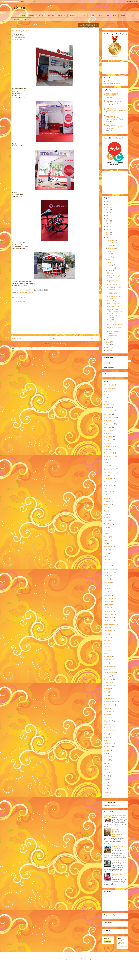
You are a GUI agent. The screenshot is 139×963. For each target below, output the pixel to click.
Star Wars (107, 756)
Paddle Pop (107, 682)
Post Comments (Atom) (59, 344)
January (110, 270)
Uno (105, 789)
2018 (108, 224)
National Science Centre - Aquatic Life (114, 310)
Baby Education (109, 424)
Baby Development (110, 417)
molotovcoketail (75, 959)
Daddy (106, 475)
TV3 (105, 782)
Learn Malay (108, 582)
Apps (105, 395)
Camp (106, 462)
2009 (108, 347)
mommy (106, 650)
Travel (40, 15)
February (111, 268)
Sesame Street (108, 731)
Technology (107, 766)
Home (55, 338)
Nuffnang (107, 676)
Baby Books (107, 414)
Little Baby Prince (112, 109)
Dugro (106, 488)
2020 (108, 218)
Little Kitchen (110, 116)
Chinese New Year (110, 469)
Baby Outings (108, 437)
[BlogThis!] (41, 290)
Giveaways (107, 540)
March (110, 265)
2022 (108, 212)
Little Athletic (29, 292)
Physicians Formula (110, 701)
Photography (108, 698)
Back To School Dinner (114, 324)
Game (106, 533)
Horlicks (106, 559)
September (111, 248)
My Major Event (109, 666)
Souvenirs (107, 750)
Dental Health (108, 478)
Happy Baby (108, 546)
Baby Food (107, 433)
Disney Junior (108, 485)
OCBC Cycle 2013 (113, 285)
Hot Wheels (107, 562)
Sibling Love (108, 743)
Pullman (106, 714)
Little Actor (107, 595)
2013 (108, 237)
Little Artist (107, 601)
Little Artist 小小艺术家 (113, 101)
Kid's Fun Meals (109, 569)
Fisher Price (108, 524)
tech (114, 15)
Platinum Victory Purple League (115, 110)
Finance (26, 19)
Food (14, 15)
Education (61, 15)
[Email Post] (35, 290)
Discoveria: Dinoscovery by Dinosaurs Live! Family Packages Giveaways (117, 832)
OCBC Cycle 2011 (19, 36)
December (111, 240)
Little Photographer (110, 624)
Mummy (106, 659)
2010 (108, 345)
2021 (108, 215)
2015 (108, 232)
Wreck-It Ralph (112, 301)
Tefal (105, 769)
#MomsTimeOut (109, 385)
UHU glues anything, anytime (114, 103)
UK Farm (107, 785)
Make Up (107, 640)
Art (108, 15)
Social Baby (107, 747)
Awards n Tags (108, 411)
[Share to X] (43, 290)
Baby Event (107, 427)
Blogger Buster (112, 805)
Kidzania (106, 575)
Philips (106, 695)
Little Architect (108, 598)
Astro (105, 401)
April (109, 262)
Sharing (106, 734)
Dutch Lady (107, 491)
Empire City (107, 504)
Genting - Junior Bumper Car (112, 293)
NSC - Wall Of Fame (113, 306)
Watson (106, 792)
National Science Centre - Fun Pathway (112, 315)
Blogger (90, 959)
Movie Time (107, 656)
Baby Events (21, 292)
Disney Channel (109, 482)
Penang (106, 692)
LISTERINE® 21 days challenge (114, 288)
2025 (108, 204)
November (111, 243)
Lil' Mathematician (109, 592)
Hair (105, 543)
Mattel (106, 643)
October (110, 245)
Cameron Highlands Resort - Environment (113, 333)
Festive (106, 517)
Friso (105, 530)
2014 (108, 235)
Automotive (107, 407)
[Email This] (39, 290)
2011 (107, 342)
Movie (123, 15)
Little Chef (107, 608)
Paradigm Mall (108, 685)
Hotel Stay (107, 566)
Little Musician (108, 621)
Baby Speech (108, 440)
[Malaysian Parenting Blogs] (115, 57)
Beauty (31, 15)
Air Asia (106, 391)
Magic (106, 634)
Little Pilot (107, 627)
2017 (108, 226)
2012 (108, 339)
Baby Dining (108, 420)
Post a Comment (20, 301)
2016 (108, 229)
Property (16, 19)
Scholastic (107, 718)
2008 (108, 350)
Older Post (93, 338)
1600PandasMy (109, 388)
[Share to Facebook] (45, 290)
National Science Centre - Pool (112, 320)
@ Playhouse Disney (119, 815)
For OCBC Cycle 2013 (18, 39)
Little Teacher (108, 630)
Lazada (106, 579)
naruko (106, 669)
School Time (108, 721)
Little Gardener (108, 614)
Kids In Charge (108, 572)
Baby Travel (107, 443)
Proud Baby (107, 711)
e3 (104, 495)
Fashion (106, 514)
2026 (108, 201)
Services (106, 727)
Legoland (107, 585)
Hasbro (106, 550)
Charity (106, 466)
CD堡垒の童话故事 (112, 94)
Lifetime (106, 588)
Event (23, 15)
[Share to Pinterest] (46, 290)
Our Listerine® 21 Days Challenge (113, 281)
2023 (108, 210)
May (109, 259)
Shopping (50, 15)
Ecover (106, 498)
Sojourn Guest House (119, 860)
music (106, 663)
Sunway (106, 760)
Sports (83, 15)
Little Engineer (108, 611)
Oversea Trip (108, 679)
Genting (106, 537)
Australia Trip (108, 404)
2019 (108, 221)
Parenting (73, 15)
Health (100, 15)
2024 (108, 207)
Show (92, 15)
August (110, 251)
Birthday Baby (108, 453)
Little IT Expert (108, 617)
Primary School (109, 705)
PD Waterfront (111, 273)
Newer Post (16, 338)
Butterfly (106, 459)
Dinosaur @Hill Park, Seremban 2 (119, 847)
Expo (105, 511)
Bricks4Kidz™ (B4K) (110, 456)
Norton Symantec (109, 672)
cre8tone (18, 7)
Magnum (106, 637)
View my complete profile (112, 83)
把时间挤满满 (110, 95)
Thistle (106, 773)
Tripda (106, 779)
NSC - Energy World (113, 304)
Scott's (106, 724)
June (109, 257)
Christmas (107, 472)
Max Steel (107, 647)
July (109, 254)
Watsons (106, 795)
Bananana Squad (109, 446)
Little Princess (111, 125)
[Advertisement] (54, 319)
